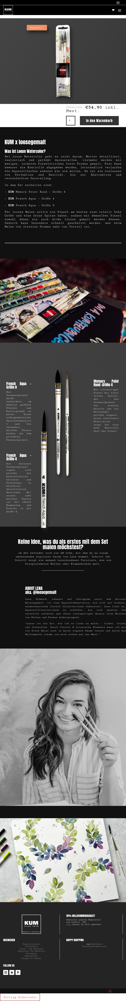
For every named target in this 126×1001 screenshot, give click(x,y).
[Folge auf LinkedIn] (11, 972)
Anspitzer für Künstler (31, 951)
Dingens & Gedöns (31, 958)
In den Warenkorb (99, 120)
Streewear (31, 953)
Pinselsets (31, 946)
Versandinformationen (94, 946)
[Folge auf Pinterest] (18, 972)
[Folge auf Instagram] (5, 972)
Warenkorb (96, 944)
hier (68, 924)
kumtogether (31, 956)
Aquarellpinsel (31, 944)
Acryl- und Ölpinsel (31, 949)
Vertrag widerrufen (20, 997)
